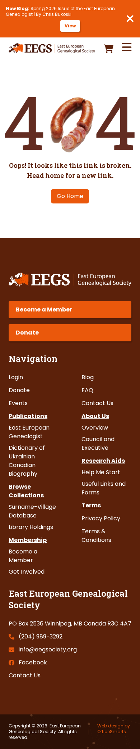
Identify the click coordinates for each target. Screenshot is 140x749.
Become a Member (44, 309)
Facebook (33, 662)
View (70, 26)
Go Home (70, 196)
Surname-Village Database (32, 511)
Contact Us (97, 403)
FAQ (87, 390)
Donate (27, 332)
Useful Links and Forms (103, 488)
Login (16, 377)
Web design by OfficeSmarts (113, 729)
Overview (94, 427)
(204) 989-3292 (40, 636)
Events (18, 403)
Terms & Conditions (96, 535)
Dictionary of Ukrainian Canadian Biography (27, 461)
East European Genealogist (29, 431)
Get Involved (27, 572)
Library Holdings (31, 527)
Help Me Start (100, 472)
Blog (87, 377)
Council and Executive (98, 443)
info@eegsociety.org (48, 649)
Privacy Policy (100, 518)
